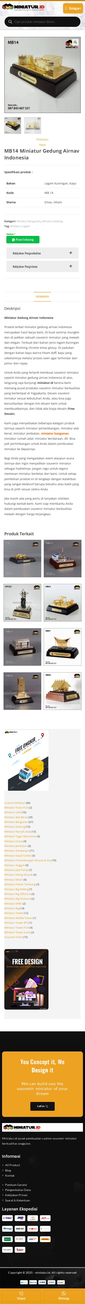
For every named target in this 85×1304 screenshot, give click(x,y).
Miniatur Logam (20, 226)
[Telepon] (21, 1293)
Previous (42, 139)
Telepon (21, 1298)
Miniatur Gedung (52, 221)
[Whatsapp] (64, 1293)
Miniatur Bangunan (28, 221)
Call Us (41, 1106)
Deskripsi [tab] (42, 296)
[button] (75, 42)
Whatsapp (63, 1298)
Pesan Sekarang (25, 239)
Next (42, 145)
